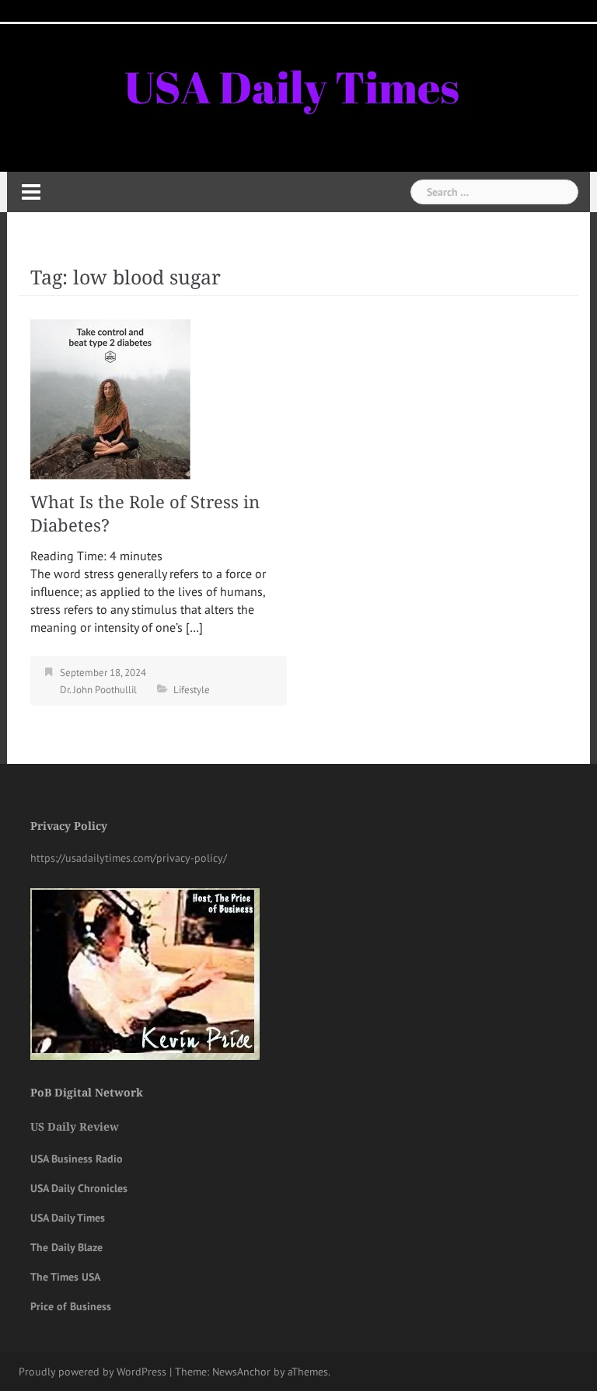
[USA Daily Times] (290, 84)
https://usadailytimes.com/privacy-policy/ (128, 858)
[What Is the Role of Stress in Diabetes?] (110, 398)
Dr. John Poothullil (98, 689)
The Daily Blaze (66, 1247)
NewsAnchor (241, 1372)
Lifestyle (191, 689)
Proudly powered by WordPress (92, 1372)
